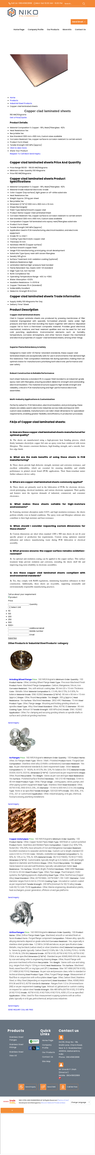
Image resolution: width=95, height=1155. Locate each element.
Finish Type (15, 210)
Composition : (60, 685)
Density (13, 256)
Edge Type (14, 270)
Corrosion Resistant (19, 215)
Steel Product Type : (31, 781)
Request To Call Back (19, 153)
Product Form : (24, 685)
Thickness (14, 241)
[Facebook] (30, 1050)
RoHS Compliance (18, 273)
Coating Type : (21, 709)
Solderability (15, 288)
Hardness (14, 244)
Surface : (33, 700)
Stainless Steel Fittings (16, 1046)
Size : (67, 688)
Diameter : (76, 706)
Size (11, 218)
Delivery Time (16, 304)
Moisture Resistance (19, 262)
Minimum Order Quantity (21, 170)
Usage (13, 250)
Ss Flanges (14, 757)
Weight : (62, 697)
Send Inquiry (34, 153)
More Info (67, 29)
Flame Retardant (17, 268)
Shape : (27, 697)
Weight (13, 198)
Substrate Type (17, 253)
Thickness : (70, 700)
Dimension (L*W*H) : (55, 772)
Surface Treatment (18, 259)
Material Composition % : (47, 950)
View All (13, 1055)
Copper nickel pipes (18, 839)
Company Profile (35, 29)
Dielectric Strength (18, 291)
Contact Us (80, 29)
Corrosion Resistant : (30, 688)
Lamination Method (18, 265)
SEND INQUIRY (14, 1009)
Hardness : (51, 700)
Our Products (53, 29)
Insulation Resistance (19, 282)
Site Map (46, 1061)
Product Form (16, 224)
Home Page (19, 29)
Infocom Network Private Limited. (53, 1103)
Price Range (15, 167)
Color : (18, 691)
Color (12, 192)
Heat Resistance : (56, 965)
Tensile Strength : (47, 709)
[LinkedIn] (38, 1050)
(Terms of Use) (63, 1100)
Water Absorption (18, 279)
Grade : (72, 709)
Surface (13, 247)
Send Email (77, 22)
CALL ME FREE (27, 1009)
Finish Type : (67, 682)
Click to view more (18, 148)
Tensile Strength (17, 227)
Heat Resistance (17, 195)
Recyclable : (43, 697)
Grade (13, 236)
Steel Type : (27, 706)
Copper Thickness (18, 285)
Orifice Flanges (16, 932)
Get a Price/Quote (18, 117)
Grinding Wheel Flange (20, 679)
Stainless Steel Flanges (16, 1038)
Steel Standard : (52, 706)
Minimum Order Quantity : (69, 679)
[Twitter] (34, 1050)
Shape (13, 207)
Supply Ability (16, 301)
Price (12, 173)
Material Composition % (20, 186)
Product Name (16, 212)
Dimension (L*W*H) (18, 204)
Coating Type (16, 239)
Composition (15, 221)
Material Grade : (30, 694)
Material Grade (17, 189)
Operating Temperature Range (24, 276)
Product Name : (29, 682)
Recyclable (15, 201)
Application (15, 230)
